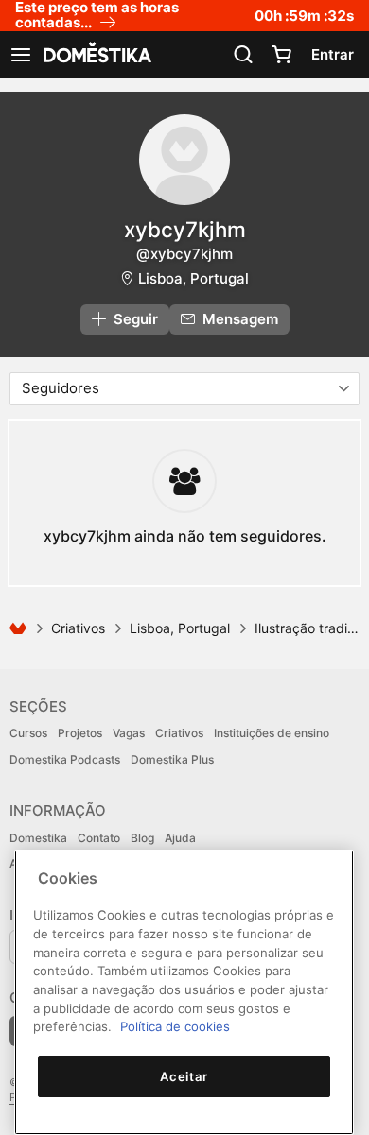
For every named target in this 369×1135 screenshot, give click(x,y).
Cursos (28, 733)
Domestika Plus (172, 759)
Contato (99, 838)
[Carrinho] (281, 54)
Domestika (38, 838)
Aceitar (184, 1076)
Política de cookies (175, 1026)
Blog (142, 838)
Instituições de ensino (271, 733)
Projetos (80, 733)
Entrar (332, 54)
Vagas (129, 733)
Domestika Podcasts (64, 759)
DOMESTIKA (95, 54)
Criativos (78, 628)
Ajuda (180, 838)
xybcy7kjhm (185, 229)
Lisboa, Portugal (193, 278)
